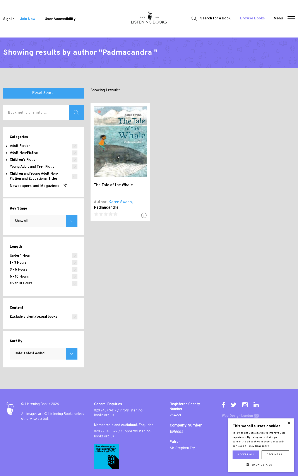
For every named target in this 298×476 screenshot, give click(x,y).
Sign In (8, 19)
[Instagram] (245, 404)
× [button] (288, 423)
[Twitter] (233, 405)
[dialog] (261, 445)
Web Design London (237, 416)
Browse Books (252, 18)
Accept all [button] (245, 454)
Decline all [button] (275, 454)
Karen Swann (120, 202)
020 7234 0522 (106, 431)
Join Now (28, 19)
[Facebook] (223, 405)
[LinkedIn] (256, 404)
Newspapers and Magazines (36, 186)
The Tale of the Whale (113, 185)
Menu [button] (278, 18)
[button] (291, 18)
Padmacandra (106, 207)
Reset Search (43, 93)
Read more (262, 446)
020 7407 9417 (105, 410)
